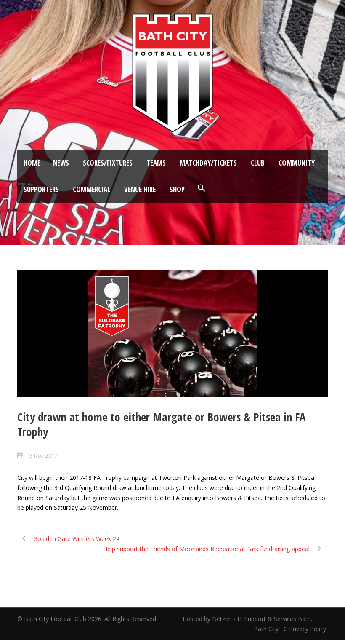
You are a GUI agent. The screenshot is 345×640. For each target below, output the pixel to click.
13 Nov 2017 (42, 455)
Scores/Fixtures (108, 163)
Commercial (91, 189)
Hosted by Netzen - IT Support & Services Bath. (247, 619)
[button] (201, 188)
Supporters (41, 189)
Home (32, 163)
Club (258, 163)
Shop (177, 189)
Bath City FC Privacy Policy (291, 629)
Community (297, 163)
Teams (156, 163)
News (61, 163)
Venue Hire (140, 189)
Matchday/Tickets (208, 163)
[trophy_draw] (172, 333)
